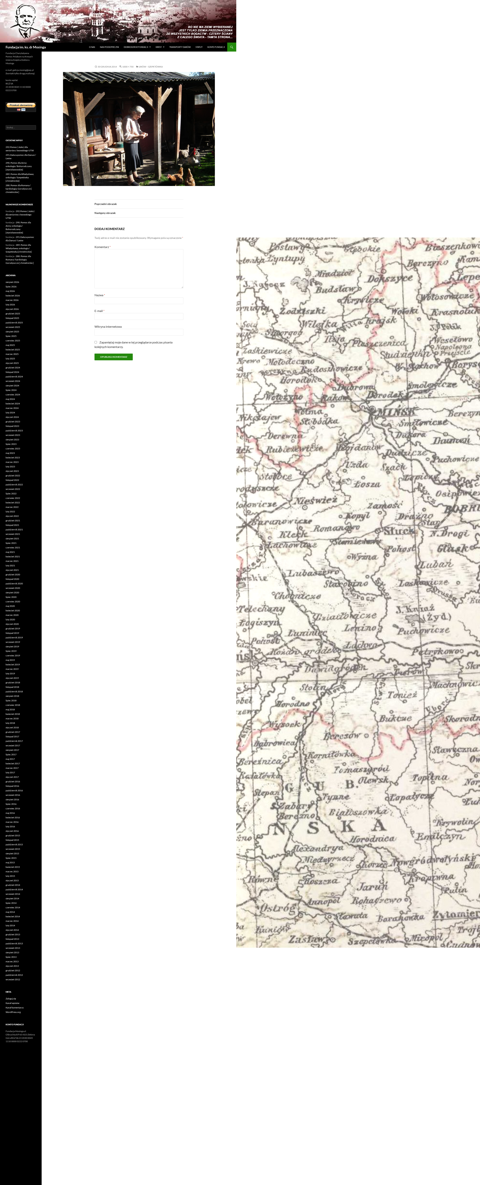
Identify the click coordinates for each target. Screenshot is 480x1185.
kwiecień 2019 (13, 664)
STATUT (199, 47)
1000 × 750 (128, 66)
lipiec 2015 (11, 858)
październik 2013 (14, 943)
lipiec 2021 (11, 543)
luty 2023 (10, 466)
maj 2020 (10, 606)
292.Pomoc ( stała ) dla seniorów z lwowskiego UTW (20, 214)
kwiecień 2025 (13, 349)
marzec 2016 (12, 822)
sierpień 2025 (12, 331)
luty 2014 (10, 925)
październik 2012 (14, 975)
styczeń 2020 (12, 624)
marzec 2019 (12, 669)
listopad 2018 (12, 687)
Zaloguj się (11, 998)
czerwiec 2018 (13, 705)
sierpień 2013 (12, 952)
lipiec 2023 (11, 444)
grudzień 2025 (13, 313)
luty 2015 (10, 876)
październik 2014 (14, 889)
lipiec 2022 (11, 493)
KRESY (159, 47)
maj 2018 (10, 709)
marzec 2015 (12, 871)
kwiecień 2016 (13, 817)
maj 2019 (10, 660)
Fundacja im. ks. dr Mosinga (26, 47)
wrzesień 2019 (13, 642)
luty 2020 (10, 619)
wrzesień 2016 (13, 795)
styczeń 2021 (12, 570)
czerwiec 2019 (13, 655)
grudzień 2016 (13, 781)
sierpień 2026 (12, 282)
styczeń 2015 (12, 880)
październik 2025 (14, 322)
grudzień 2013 (13, 934)
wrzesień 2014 (13, 894)
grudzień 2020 (13, 574)
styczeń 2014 (12, 930)
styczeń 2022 (12, 516)
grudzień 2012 (13, 970)
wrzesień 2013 (13, 948)
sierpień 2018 (12, 696)
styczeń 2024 (12, 417)
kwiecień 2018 (13, 714)
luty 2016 (10, 826)
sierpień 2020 (12, 592)
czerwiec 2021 (13, 547)
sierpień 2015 (12, 853)
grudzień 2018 (13, 682)
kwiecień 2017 (13, 763)
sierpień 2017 (12, 750)
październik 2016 (14, 790)
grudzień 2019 (13, 628)
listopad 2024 (12, 372)
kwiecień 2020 (13, 610)
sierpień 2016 (12, 799)
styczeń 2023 (12, 471)
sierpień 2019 (12, 646)
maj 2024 (10, 399)
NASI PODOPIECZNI (109, 47)
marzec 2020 (12, 615)
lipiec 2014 (11, 903)
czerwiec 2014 (13, 907)
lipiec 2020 (11, 597)
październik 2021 (14, 529)
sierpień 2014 (12, 898)
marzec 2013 (12, 961)
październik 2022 (14, 484)
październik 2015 (14, 844)
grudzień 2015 (13, 835)
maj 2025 (10, 345)
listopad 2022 (12, 480)
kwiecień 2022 (13, 502)
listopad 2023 (12, 426)
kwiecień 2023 (13, 457)
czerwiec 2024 (13, 394)
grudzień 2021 (13, 520)
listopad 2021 (12, 525)
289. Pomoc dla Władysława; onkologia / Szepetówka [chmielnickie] (20, 177)
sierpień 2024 (12, 385)
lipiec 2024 (11, 390)
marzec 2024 (12, 408)
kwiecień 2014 (13, 916)
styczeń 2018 (12, 727)
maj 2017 (10, 759)
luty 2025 (10, 358)
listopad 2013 (12, 939)
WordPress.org (13, 1012)
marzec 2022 (12, 507)
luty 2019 (10, 673)
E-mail (99, 311)
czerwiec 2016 (13, 808)
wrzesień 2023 (13, 435)
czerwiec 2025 (13, 340)
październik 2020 (14, 583)
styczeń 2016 (12, 831)
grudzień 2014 (13, 885)
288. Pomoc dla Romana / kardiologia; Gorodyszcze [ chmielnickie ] (19, 188)
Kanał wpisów (12, 1003)
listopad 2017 (12, 736)
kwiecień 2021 (13, 556)
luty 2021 (10, 565)
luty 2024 (10, 412)
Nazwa (99, 295)
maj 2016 (10, 813)
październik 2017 (14, 741)
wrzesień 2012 (13, 979)
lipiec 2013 (11, 957)
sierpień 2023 (12, 439)
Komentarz (102, 247)
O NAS (92, 47)
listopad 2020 (12, 579)
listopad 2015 (12, 840)
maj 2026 (10, 291)
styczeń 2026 (12, 309)
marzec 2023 (12, 462)
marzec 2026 (12, 300)
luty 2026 (10, 304)
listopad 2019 (12, 633)
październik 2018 (14, 691)
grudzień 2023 (13, 421)
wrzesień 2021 (13, 534)
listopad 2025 (12, 318)
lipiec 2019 (11, 651)
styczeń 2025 (12, 363)
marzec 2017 (12, 768)
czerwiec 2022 (13, 498)
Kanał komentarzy (15, 1007)
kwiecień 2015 (13, 867)
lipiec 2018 (11, 700)
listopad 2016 (12, 786)
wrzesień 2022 (13, 489)
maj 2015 (10, 862)
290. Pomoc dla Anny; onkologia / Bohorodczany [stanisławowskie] (19, 166)
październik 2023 (14, 430)
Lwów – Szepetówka (151, 66)
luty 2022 (10, 511)
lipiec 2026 (11, 286)
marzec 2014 (12, 921)
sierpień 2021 (12, 538)
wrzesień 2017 (13, 745)
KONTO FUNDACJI (216, 47)
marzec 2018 (12, 718)
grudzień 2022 (13, 475)
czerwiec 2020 (13, 601)
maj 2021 (10, 552)
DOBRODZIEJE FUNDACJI (136, 47)
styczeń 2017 (12, 777)
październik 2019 (14, 637)
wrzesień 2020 (13, 588)
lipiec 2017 (11, 754)
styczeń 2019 (12, 678)
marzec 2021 (12, 561)
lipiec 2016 (11, 804)
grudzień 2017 (13, 732)
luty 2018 (10, 723)
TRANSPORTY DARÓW (180, 47)
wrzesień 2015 (13, 849)
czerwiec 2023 (13, 448)
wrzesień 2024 (13, 381)
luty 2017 (10, 772)
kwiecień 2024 (13, 403)
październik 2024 (14, 376)
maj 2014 (10, 912)
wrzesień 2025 (13, 327)
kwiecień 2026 (13, 295)
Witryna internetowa (108, 326)
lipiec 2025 (11, 336)
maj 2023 (10, 453)
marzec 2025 (12, 354)
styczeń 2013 (12, 966)
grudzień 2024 (13, 367)
